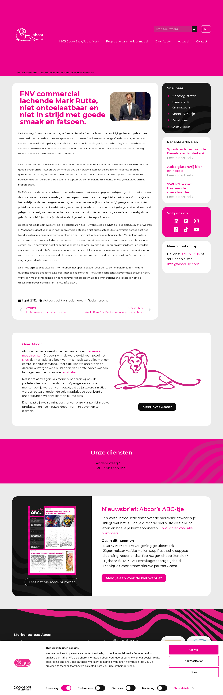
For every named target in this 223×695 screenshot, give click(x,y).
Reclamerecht (85, 72)
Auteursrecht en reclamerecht (57, 72)
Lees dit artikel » (180, 158)
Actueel (183, 41)
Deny (194, 672)
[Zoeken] (194, 29)
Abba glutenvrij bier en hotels (184, 169)
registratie (69, 372)
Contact (201, 41)
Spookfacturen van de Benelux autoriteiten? (186, 151)
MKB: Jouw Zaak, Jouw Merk (79, 41)
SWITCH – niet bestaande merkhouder (179, 188)
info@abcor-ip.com (183, 264)
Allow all (194, 649)
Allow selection (194, 660)
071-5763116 (190, 254)
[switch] (100, 688)
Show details (181, 688)
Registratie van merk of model (127, 41)
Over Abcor (163, 41)
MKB (25, 359)
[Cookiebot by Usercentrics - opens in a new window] (22, 688)
